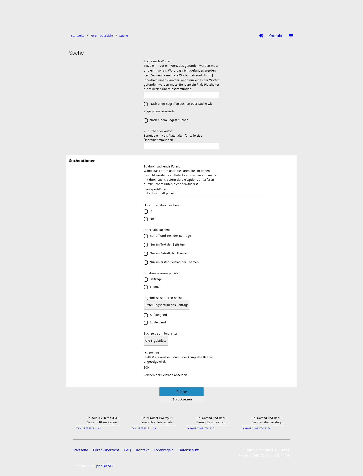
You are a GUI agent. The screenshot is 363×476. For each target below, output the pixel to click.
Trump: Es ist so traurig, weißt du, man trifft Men (213, 422)
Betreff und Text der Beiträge (170, 236)
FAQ (127, 449)
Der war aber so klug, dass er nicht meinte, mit (268, 422)
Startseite (80, 449)
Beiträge (156, 279)
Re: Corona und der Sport (213, 418)
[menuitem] (275, 36)
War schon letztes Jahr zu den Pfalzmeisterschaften (158, 422)
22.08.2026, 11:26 (261, 428)
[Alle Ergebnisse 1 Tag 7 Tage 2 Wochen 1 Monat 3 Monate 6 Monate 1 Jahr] (181, 340)
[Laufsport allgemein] (205, 193)
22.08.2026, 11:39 (147, 428)
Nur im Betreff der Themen (169, 253)
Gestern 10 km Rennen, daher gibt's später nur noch (103, 422)
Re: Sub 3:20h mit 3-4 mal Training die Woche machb (103, 418)
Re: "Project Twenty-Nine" (158, 418)
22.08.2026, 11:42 (92, 428)
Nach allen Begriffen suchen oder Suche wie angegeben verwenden (178, 107)
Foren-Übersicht (106, 449)
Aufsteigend (158, 315)
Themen (155, 287)
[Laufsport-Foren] (205, 189)
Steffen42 (191, 428)
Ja (151, 211)
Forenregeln (164, 449)
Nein (153, 219)
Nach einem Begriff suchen (169, 120)
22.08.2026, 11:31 (206, 428)
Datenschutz (189, 449)
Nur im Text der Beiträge (167, 244)
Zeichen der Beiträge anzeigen (165, 375)
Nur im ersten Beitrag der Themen (174, 262)
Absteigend (158, 322)
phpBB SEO (105, 465)
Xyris (78, 428)
